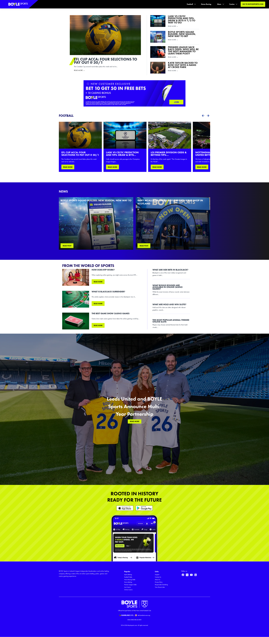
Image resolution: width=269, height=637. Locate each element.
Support (157, 574)
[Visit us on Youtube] (191, 574)
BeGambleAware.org (144, 615)
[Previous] (203, 116)
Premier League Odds (130, 585)
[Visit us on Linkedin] (195, 574)
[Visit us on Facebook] (183, 574)
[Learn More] (124, 508)
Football (190, 4)
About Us (157, 579)
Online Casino (128, 590)
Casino (231, 4)
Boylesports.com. (132, 625)
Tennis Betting (128, 582)
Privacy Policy (158, 582)
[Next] (208, 116)
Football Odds (128, 577)
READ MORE (68, 167)
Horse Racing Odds (129, 579)
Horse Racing (206, 4)
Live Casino (127, 587)
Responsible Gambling (161, 585)
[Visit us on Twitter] (187, 574)
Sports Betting (128, 574)
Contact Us (158, 577)
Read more (98, 282)
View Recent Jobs (160, 587)
